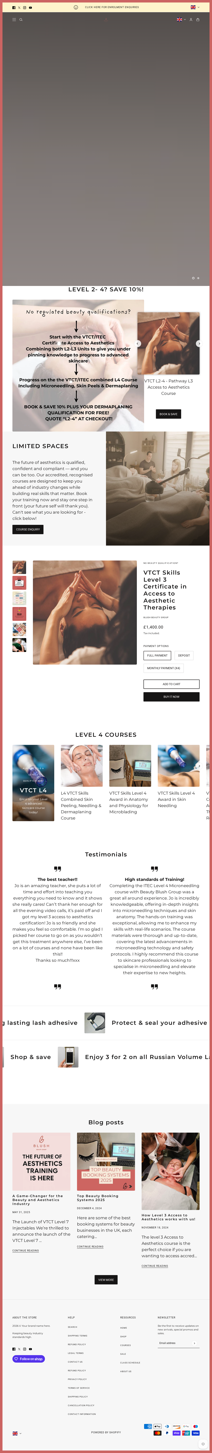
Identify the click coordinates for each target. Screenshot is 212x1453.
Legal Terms (76, 1353)
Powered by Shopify (106, 1432)
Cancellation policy (81, 1405)
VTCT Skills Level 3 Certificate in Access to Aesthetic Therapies (165, 590)
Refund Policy (77, 1344)
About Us (125, 1371)
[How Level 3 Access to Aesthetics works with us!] (171, 1171)
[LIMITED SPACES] (158, 489)
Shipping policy (78, 1397)
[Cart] (198, 19)
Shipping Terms (77, 1336)
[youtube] (30, 7)
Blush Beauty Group (156, 617)
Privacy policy (77, 1379)
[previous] (137, 343)
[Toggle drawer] (14, 19)
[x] (19, 7)
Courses (125, 1345)
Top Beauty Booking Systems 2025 (98, 1198)
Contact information (82, 1414)
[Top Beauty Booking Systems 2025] (106, 1162)
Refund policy (77, 1370)
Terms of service (79, 1388)
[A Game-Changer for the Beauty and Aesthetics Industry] (41, 1162)
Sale (123, 1354)
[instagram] (25, 7)
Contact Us (75, 1362)
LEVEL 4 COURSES (106, 734)
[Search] (21, 19)
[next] (199, 343)
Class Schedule (130, 1363)
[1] (193, 278)
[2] (198, 278)
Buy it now (171, 696)
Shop (123, 1336)
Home (123, 1328)
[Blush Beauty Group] (106, 19)
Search (72, 1327)
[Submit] (194, 1343)
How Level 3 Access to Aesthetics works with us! (168, 1217)
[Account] (191, 19)
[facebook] (14, 7)
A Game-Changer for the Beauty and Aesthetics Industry (37, 1200)
